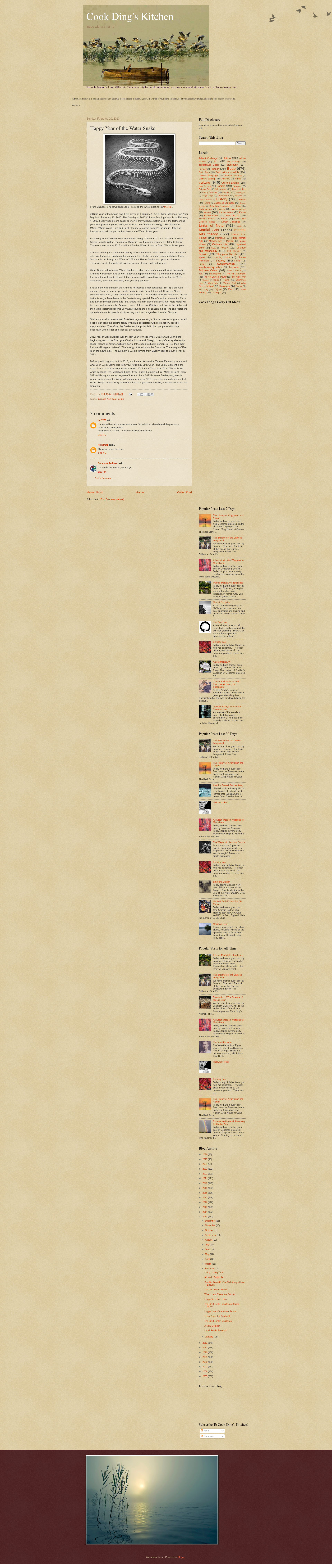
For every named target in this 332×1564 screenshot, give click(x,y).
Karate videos (226, 212)
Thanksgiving (215, 274)
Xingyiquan (224, 286)
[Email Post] (130, 394)
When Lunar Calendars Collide (219, 1294)
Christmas (225, 179)
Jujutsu (221, 209)
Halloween (224, 196)
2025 (205, 1159)
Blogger (181, 1557)
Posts (206, 1430)
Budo (231, 168)
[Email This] (139, 394)
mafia (239, 226)
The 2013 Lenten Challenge (218, 1321)
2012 (205, 1342)
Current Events (230, 182)
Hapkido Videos (205, 200)
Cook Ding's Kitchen (130, 16)
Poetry (224, 247)
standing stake (222, 257)
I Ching (207, 203)
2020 (205, 1183)
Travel (226, 280)
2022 (205, 1173)
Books (215, 168)
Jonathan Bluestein (219, 206)
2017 (205, 1197)
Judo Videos (205, 209)
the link (168, 207)
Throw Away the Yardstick (217, 1316)
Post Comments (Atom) (112, 499)
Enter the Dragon (221, 881)
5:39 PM (102, 435)
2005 (205, 1376)
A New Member (212, 1326)
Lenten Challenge (230, 221)
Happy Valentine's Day (215, 1299)
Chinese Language (208, 175)
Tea (200, 273)
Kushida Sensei (207, 219)
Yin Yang (203, 289)
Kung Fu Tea (233, 215)
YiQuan (218, 289)
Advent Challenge (208, 158)
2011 (205, 1347)
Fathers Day (205, 189)
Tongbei (205, 280)
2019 (205, 1188)
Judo (238, 206)
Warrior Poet (229, 283)
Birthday (203, 169)
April (207, 1259)
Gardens (226, 192)
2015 (205, 1207)
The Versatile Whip (222, 1042)
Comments (208, 1436)
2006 (205, 1371)
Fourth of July (239, 189)
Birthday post (219, 642)
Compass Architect (108, 463)
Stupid (237, 261)
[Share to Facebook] (148, 394)
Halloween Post (221, 802)
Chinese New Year (107, 399)
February (210, 1268)
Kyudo (224, 218)
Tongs (216, 280)
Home (140, 492)
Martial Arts (209, 230)
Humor (242, 199)
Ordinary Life (219, 244)
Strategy (220, 260)
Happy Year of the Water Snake (220, 1311)
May (207, 1254)
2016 (205, 1202)
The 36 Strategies (236, 273)
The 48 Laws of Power (215, 276)
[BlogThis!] (142, 394)
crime (238, 178)
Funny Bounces (209, 192)
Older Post (184, 492)
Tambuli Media (233, 271)
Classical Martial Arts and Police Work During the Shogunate (226, 684)
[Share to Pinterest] (152, 394)
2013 (205, 1216)
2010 (205, 1352)
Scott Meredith (234, 251)
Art (215, 161)
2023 (205, 1169)
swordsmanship (226, 263)
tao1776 (102, 420)
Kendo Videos (211, 215)
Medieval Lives (220, 924)
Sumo (201, 264)
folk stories (220, 189)
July (207, 1244)
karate (207, 212)
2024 (205, 1164)
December (210, 1220)
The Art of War (239, 277)
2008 (205, 1362)
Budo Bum (204, 172)
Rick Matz (106, 394)
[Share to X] (145, 394)
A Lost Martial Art (221, 662)
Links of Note (211, 225)
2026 (205, 1154)
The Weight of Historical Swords (229, 842)
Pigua (213, 248)
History (221, 199)
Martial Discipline (221, 602)
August (209, 1239)
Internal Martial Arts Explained (228, 582)
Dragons (237, 186)
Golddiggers (241, 192)
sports (202, 257)
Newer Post (94, 492)
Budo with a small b (227, 172)
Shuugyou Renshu (227, 254)
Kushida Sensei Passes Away (228, 785)
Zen (230, 289)
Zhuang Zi (216, 292)
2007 (205, 1366)
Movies (229, 241)
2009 (205, 1357)
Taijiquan (233, 267)
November (210, 1225)
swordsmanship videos (210, 267)
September (211, 1235)
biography (232, 164)
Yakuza (239, 286)
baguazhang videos (209, 165)
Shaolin (203, 254)
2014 (205, 1212)
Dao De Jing (205, 186)
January (209, 1336)
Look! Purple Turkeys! (215, 1330)
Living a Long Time (213, 1272)
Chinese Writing (207, 178)
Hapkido (238, 196)
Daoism (220, 185)
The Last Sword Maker (215, 1289)
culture (121, 399)
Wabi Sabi (213, 283)
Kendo (242, 212)
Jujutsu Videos (238, 209)
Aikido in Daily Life (213, 1277)
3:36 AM (102, 472)
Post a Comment (102, 478)
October (209, 1230)
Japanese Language (224, 203)
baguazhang (233, 161)
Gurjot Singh (208, 196)
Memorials (220, 238)
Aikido (227, 158)
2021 (205, 1178)
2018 (205, 1192)
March (208, 1264)
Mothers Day (215, 241)
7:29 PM (102, 453)
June (208, 1249)
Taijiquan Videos (208, 270)
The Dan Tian (220, 622)
